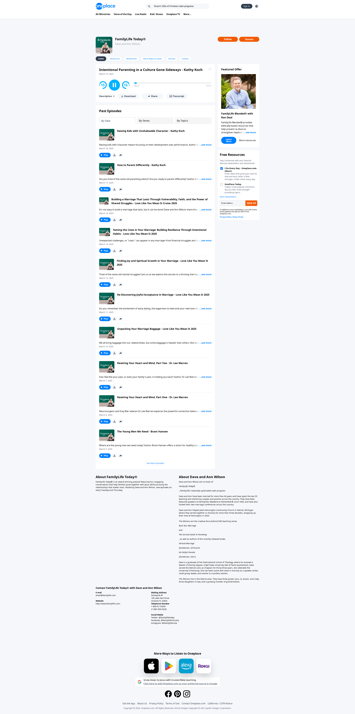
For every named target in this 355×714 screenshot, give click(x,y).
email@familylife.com (106, 595)
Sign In (246, 6)
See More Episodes (155, 463)
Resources (115, 58)
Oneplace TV (173, 14)
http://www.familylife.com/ (108, 603)
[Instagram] (186, 693)
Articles (171, 58)
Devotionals (131, 58)
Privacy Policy (156, 703)
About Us (142, 703)
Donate (249, 39)
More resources (247, 140)
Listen (101, 58)
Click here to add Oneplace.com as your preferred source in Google (180, 683)
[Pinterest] (177, 693)
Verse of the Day (123, 14)
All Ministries (103, 14)
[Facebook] (168, 693)
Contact (185, 58)
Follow (228, 39)
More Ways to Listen (152, 58)
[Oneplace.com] (105, 6)
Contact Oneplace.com (194, 703)
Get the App (129, 703)
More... (187, 14)
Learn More (229, 140)
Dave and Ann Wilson (127, 44)
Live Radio (140, 14)
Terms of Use (172, 703)
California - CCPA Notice (220, 703)
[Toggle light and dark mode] (256, 6)
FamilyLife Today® (130, 39)
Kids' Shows (156, 14)
